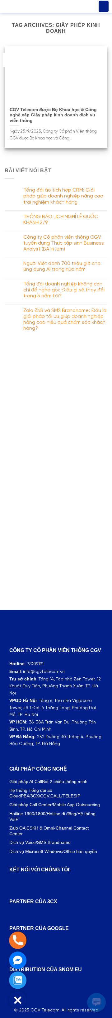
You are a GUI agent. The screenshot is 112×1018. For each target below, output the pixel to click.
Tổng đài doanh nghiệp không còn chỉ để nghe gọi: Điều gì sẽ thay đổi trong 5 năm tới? (64, 290)
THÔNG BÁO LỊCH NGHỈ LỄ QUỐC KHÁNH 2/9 (60, 219)
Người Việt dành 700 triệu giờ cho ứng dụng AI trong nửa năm (61, 266)
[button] (104, 6)
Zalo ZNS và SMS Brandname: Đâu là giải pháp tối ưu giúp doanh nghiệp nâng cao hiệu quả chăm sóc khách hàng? (64, 319)
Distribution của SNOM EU (45, 969)
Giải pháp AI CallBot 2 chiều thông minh (48, 781)
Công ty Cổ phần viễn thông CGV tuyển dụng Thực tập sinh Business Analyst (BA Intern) (63, 243)
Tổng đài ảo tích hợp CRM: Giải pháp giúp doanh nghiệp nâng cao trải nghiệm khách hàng (63, 196)
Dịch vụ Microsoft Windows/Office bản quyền (53, 851)
